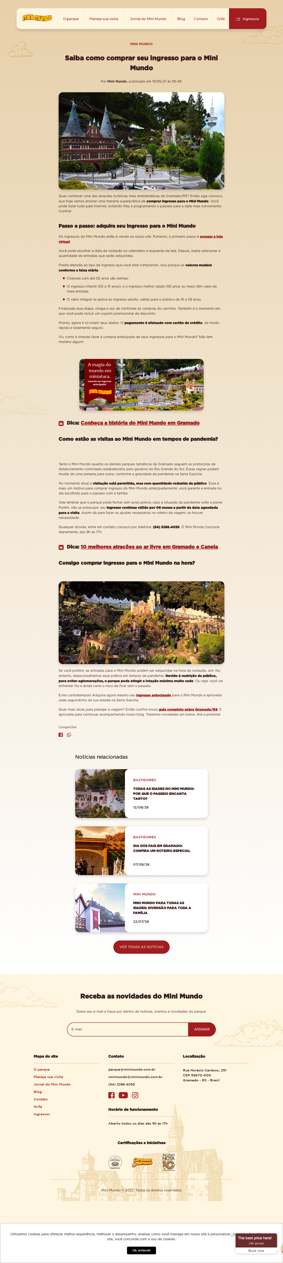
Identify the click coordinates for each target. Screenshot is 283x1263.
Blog (181, 19)
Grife (221, 19)
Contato (201, 19)
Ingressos (251, 19)
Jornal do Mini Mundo (148, 19)
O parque (71, 19)
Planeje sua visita (103, 19)
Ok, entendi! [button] (141, 1250)
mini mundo (141, 44)
